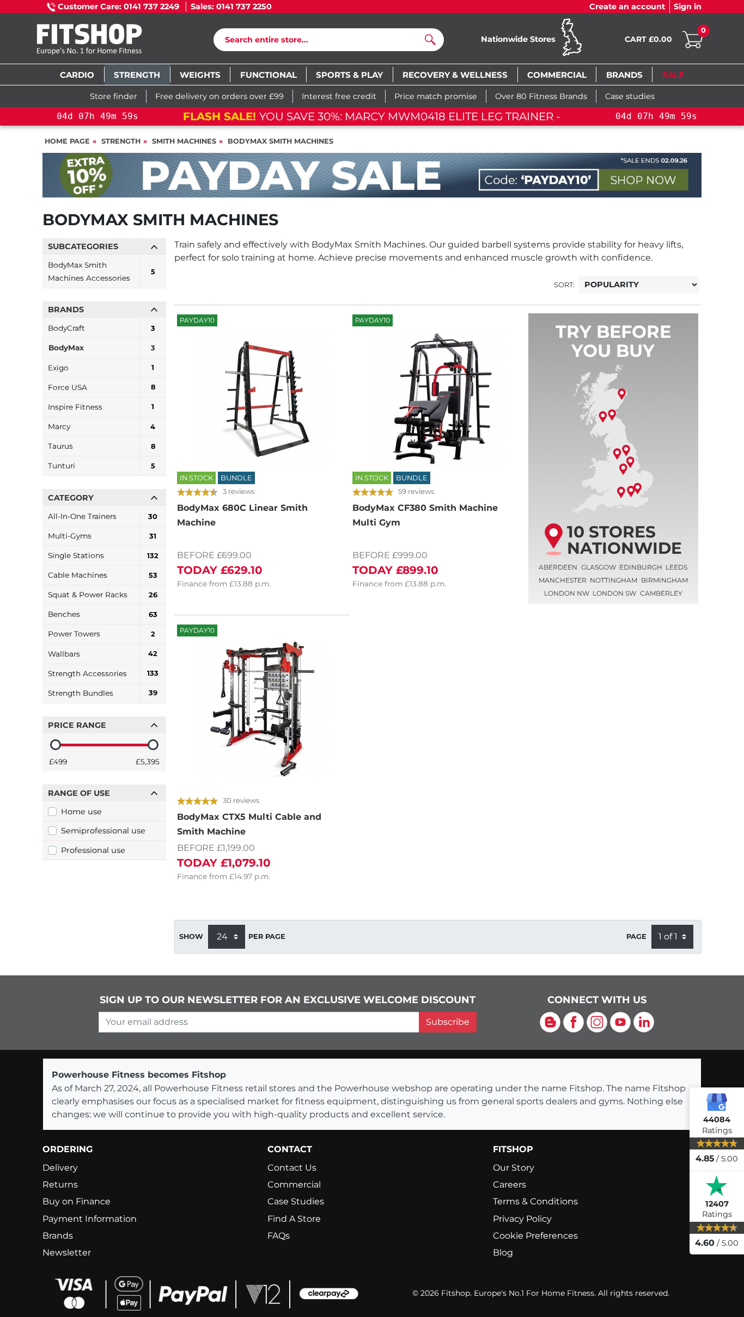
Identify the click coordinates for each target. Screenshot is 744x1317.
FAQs (278, 1236)
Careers (509, 1184)
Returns (60, 1184)
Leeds (676, 567)
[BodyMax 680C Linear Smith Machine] (262, 399)
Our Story (513, 1168)
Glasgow (598, 567)
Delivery (60, 1168)
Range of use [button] (79, 793)
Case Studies (295, 1201)
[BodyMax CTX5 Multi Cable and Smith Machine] (262, 709)
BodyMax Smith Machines (280, 141)
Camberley (661, 593)
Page (636, 936)
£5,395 (148, 761)
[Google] (717, 1101)
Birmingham (664, 580)
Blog (503, 1252)
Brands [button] (66, 309)
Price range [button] (77, 725)
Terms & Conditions (535, 1201)
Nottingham (613, 580)
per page (266, 936)
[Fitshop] (106, 40)
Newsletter (66, 1252)
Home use (81, 812)
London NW (566, 593)
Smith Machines (184, 141)
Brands (57, 1236)
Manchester (563, 580)
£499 (58, 761)
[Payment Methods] (203, 1292)
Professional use (93, 850)
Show (191, 936)
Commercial (294, 1184)
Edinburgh (640, 567)
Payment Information (89, 1219)
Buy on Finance (76, 1201)
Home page (67, 141)
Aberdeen (558, 567)
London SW (614, 593)
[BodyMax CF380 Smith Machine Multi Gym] (437, 399)
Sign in (688, 6)
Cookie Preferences (535, 1236)
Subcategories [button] (83, 246)
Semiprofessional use (103, 831)
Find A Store (294, 1219)
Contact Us (291, 1168)
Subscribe (447, 1022)
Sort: (564, 285)
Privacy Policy (522, 1219)
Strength (121, 141)
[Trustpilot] (717, 1186)
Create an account (627, 6)
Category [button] (71, 498)
